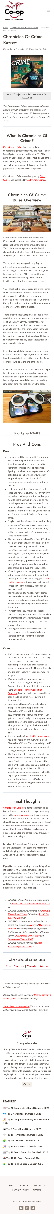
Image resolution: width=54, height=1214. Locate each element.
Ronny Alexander (17, 49)
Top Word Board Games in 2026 (22, 1140)
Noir (32, 924)
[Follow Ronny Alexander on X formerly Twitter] (29, 1084)
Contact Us (39, 1185)
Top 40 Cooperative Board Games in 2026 (27, 1108)
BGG (8, 966)
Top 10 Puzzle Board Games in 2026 (24, 1163)
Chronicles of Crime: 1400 (27, 935)
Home (11, 1185)
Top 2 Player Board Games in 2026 (23, 1113)
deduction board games (38, 736)
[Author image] (4, 49)
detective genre (21, 815)
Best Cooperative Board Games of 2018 (30, 903)
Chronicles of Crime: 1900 (20, 939)
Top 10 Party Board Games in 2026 (24, 1146)
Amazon (19, 966)
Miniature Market (38, 966)
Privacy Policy (20, 1190)
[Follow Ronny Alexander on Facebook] (24, 1084)
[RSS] (33, 1208)
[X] (27, 1208)
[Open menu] (48, 10)
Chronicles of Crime (13, 147)
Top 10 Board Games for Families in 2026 (27, 1152)
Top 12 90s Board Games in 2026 (22, 1158)
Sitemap (37, 1190)
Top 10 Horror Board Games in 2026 (24, 1134)
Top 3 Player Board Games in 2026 (23, 1129)
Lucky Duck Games (36, 179)
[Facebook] (21, 1208)
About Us (23, 1185)
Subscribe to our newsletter (16, 1006)
